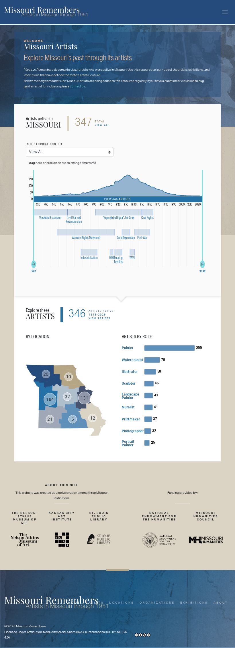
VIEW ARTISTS (100, 318)
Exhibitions (194, 602)
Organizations (157, 602)
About (221, 602)
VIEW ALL (102, 125)
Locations (121, 602)
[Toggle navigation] (225, 12)
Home (74, 602)
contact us (77, 86)
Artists (95, 602)
